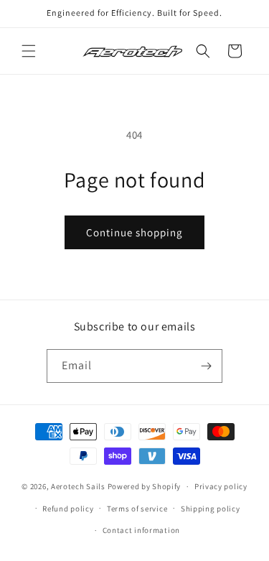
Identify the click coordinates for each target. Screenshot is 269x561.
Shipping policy (210, 509)
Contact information (141, 530)
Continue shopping (134, 232)
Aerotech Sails (78, 486)
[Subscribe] (206, 366)
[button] (28, 51)
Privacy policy (220, 486)
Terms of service (137, 509)
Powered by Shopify (144, 486)
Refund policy (67, 509)
